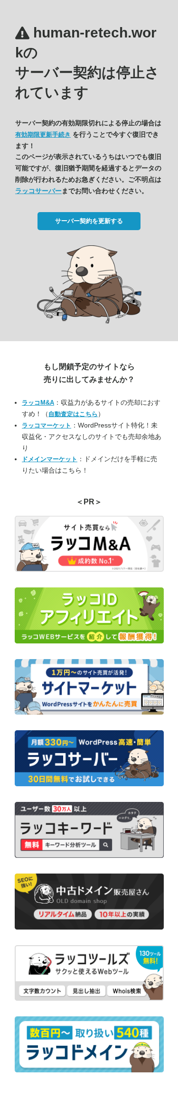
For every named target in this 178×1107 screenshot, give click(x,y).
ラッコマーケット (46, 425)
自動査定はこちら (73, 414)
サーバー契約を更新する (89, 220)
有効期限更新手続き (43, 134)
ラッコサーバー (38, 191)
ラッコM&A (38, 402)
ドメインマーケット (49, 459)
